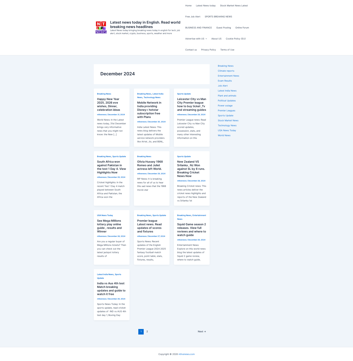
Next (202, 331)
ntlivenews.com (187, 354)
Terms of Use (227, 49)
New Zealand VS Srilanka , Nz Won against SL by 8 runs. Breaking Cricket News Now (191, 169)
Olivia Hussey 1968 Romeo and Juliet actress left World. (150, 165)
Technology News (152, 97)
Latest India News (105, 274)
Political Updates (227, 100)
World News (224, 135)
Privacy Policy (208, 49)
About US (216, 38)
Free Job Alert (192, 16)
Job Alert (223, 85)
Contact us (191, 49)
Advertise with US (194, 38)
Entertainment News (228, 75)
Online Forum (242, 27)
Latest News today (206, 5)
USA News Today (105, 215)
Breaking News (104, 94)
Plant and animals (227, 95)
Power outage (225, 105)
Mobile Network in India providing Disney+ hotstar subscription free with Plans (149, 110)
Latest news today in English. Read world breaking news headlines (145, 24)
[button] (205, 38)
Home (188, 5)
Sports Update (184, 94)
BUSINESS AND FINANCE (198, 27)
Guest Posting (223, 27)
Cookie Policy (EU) (236, 38)
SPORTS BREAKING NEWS (218, 16)
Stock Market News (228, 120)
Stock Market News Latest (234, 5)
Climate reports (226, 70)
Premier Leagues (226, 110)
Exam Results (225, 80)
